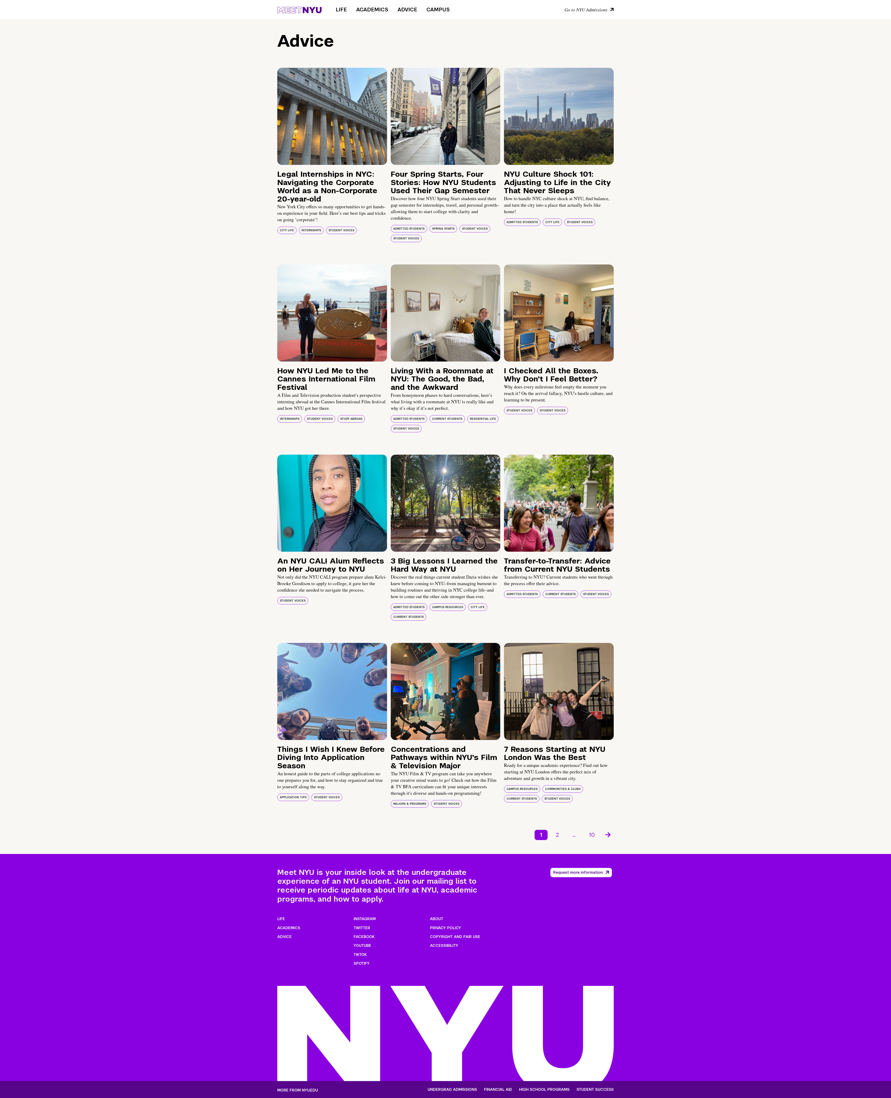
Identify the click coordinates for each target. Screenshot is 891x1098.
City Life (287, 230)
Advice (407, 9)
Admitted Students (409, 229)
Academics (372, 9)
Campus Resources (447, 607)
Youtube (362, 945)
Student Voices (341, 230)
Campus (438, 9)
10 (592, 834)
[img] (332, 116)
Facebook (364, 936)
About (436, 918)
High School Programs (544, 1089)
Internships (311, 230)
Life (341, 9)
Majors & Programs (409, 804)
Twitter (362, 927)
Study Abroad (351, 419)
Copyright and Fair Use (455, 936)
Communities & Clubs (563, 789)
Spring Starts (443, 229)
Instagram (365, 918)
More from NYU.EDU (297, 1090)
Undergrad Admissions (452, 1089)
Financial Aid (498, 1089)
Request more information (578, 872)
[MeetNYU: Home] (299, 9)
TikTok (360, 954)
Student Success (595, 1089)
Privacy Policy (445, 927)
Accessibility (444, 945)
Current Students (447, 419)
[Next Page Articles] (608, 834)
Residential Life (483, 419)
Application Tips (293, 797)
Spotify (362, 963)
